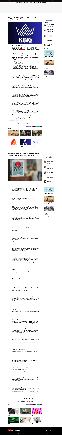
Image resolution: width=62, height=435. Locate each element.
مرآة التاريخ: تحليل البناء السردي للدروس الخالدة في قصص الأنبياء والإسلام (13, 137)
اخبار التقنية (9, 15)
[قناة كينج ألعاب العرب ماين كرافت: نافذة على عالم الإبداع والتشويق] (25, 142)
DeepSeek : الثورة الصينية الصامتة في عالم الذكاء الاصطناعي (36, 146)
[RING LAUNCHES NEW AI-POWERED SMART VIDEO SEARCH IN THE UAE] (45, 45)
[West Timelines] (12, 0)
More (43, 0)
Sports (40, 0)
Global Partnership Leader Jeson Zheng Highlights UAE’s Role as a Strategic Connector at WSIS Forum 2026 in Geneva (50, 36)
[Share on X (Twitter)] (48, 20)
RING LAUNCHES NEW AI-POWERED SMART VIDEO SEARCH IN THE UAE (49, 45)
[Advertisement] (31, 8)
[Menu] (8, 1)
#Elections (22, 0)
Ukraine (45, 2)
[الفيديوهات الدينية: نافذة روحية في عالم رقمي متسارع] (37, 133)
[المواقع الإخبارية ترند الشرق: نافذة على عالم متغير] (13, 142)
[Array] (13, 411)
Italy (36, 2)
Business (31, 0)
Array (9, 415)
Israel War (17, 2)
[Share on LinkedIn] (50, 20)
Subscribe (51, 0)
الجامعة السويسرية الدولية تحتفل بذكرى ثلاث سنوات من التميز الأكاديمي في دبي (25, 137)
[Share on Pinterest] (49, 20)
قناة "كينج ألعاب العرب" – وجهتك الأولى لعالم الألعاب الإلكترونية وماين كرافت (15, 120)
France (34, 2)
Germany (31, 2)
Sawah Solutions (21, 433)
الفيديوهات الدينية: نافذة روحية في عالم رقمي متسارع (36, 137)
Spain (40, 2)
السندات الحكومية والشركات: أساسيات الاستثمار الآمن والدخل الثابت (48, 77)
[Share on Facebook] (46, 20)
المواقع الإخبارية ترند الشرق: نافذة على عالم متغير (13, 146)
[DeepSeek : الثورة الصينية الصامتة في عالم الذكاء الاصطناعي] (37, 142)
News (17, 0)
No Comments (13, 20)
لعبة (22, 49)
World (24, 0)
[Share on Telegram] (51, 20)
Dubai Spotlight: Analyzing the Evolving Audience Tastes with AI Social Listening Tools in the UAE (49, 57)
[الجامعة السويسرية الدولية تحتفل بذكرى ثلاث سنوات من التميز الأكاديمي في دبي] (25, 133)
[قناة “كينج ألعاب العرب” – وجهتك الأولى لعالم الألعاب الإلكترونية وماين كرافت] (25, 33)
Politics (28, 0)
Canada (28, 2)
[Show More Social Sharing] (53, 20)
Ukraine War (20, 2)
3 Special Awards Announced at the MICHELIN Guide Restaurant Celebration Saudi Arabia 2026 (50, 41)
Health (37, 0)
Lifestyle (34, 0)
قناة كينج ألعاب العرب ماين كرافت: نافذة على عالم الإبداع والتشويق (25, 146)
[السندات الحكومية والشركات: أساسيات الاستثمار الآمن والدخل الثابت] (49, 72)
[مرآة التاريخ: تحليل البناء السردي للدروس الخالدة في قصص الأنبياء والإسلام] (13, 133)
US (19, 0)
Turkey (43, 2)
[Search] (53, 1)
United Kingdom (25, 2)
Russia (38, 2)
